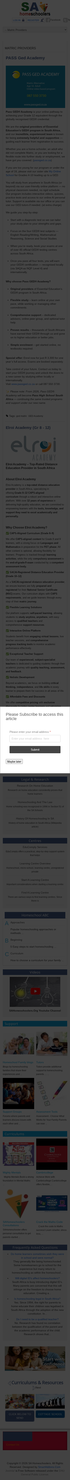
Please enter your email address (30, 731)
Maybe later (14, 761)
